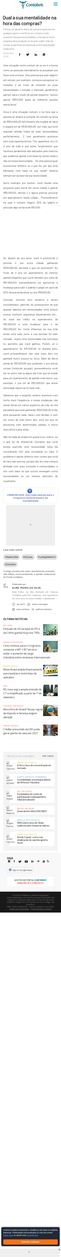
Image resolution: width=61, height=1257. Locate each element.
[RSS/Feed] (48, 861)
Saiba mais (8, 1235)
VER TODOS (48, 756)
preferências (32, 1235)
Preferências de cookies (41, 909)
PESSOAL (28, 557)
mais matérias (22, 609)
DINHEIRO (10, 564)
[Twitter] (19, 861)
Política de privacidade (19, 909)
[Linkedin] (32, 861)
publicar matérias (44, 609)
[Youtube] (26, 861)
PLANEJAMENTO (47, 557)
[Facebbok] (14, 861)
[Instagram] (9, 861)
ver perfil (21, 604)
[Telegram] (38, 862)
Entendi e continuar (31, 1242)
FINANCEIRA (11, 557)
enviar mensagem (40, 604)
